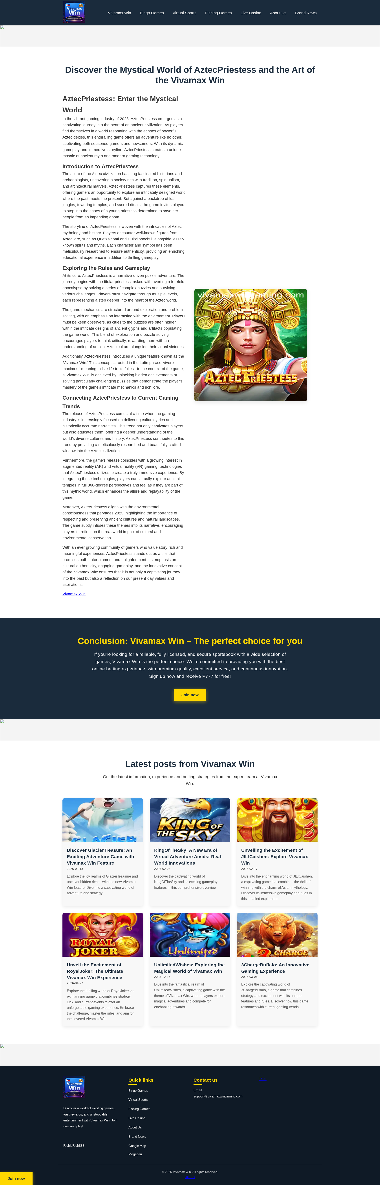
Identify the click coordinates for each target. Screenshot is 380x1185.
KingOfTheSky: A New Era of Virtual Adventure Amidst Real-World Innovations (188, 856)
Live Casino (251, 13)
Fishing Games (218, 13)
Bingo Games (152, 13)
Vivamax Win (119, 13)
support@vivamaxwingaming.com (218, 1096)
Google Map (137, 1146)
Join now (190, 695)
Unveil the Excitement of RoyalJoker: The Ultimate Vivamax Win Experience (95, 971)
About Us (278, 13)
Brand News (306, 13)
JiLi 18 (190, 1177)
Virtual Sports (184, 13)
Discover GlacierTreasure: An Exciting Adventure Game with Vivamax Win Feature (100, 856)
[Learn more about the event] (190, 36)
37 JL (263, 1079)
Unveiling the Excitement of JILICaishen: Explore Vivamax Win (274, 856)
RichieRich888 (73, 1145)
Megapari (135, 1154)
